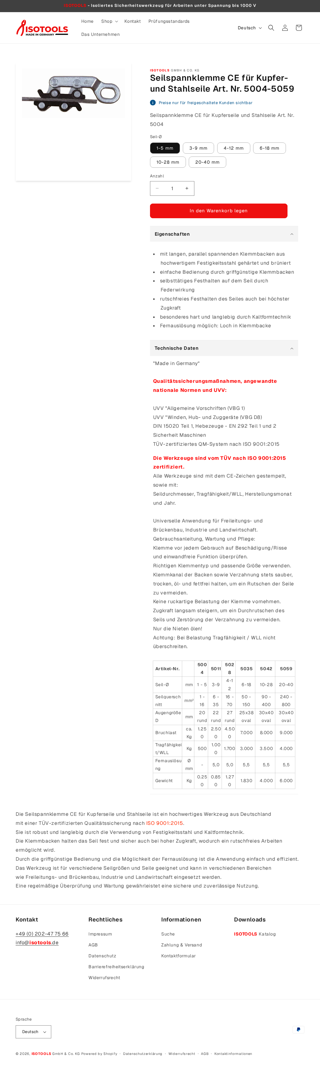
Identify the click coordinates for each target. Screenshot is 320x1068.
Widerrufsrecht (104, 977)
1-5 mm (165, 148)
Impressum (100, 934)
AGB (93, 945)
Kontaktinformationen (233, 1053)
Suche (168, 934)
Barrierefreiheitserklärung (116, 966)
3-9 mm (198, 148)
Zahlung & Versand (181, 945)
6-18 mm (269, 148)
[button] (109, 21)
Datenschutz (102, 956)
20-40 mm (207, 162)
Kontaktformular (178, 956)
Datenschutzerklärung (142, 1053)
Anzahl (157, 176)
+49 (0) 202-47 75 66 (42, 934)
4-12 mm (234, 148)
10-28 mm (168, 162)
